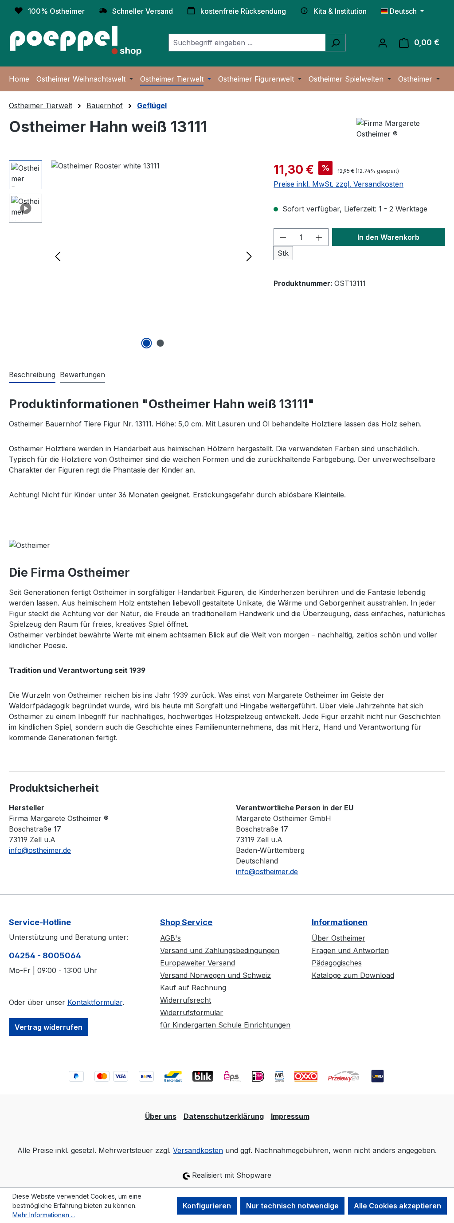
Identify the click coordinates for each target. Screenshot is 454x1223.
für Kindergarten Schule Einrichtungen (225, 1024)
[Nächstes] (249, 256)
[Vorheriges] (57, 256)
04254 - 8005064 (45, 955)
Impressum (290, 1116)
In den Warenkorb (388, 237)
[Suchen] (335, 42)
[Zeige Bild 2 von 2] (160, 343)
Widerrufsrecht (185, 1000)
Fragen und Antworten (350, 950)
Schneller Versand (142, 11)
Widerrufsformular (191, 1012)
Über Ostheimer (338, 938)
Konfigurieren (207, 1205)
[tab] (32, 375)
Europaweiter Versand (197, 962)
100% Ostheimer (56, 11)
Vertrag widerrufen (48, 1027)
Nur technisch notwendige (292, 1205)
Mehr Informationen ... (43, 1215)
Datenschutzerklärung (224, 1116)
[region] (132, 255)
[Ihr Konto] (382, 42)
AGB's (170, 938)
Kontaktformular (94, 1002)
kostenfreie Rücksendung (243, 11)
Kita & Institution (340, 11)
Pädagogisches (337, 962)
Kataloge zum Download (353, 975)
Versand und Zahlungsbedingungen (219, 950)
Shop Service (186, 922)
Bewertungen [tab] (82, 374)
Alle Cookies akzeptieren (397, 1205)
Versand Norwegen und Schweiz (215, 975)
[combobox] (246, 42)
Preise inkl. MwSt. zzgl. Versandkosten (338, 184)
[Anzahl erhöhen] (319, 237)
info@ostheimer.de (40, 850)
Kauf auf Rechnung (193, 987)
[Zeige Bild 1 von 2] (146, 343)
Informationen (340, 922)
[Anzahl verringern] (283, 237)
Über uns (160, 1116)
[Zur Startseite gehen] (75, 41)
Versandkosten (198, 1150)
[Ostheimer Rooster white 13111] (153, 255)
